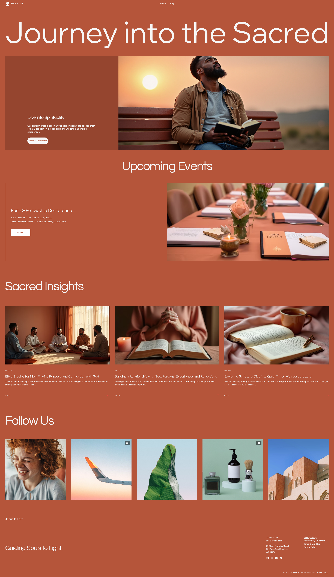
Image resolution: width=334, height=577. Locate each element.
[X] (276, 558)
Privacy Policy (310, 537)
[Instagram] (272, 558)
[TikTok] (280, 558)
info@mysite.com (274, 540)
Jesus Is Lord (14, 519)
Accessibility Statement (314, 540)
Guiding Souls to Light (33, 548)
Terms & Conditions (312, 544)
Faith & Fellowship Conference (41, 210)
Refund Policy (310, 547)
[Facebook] (267, 558)
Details (20, 232)
